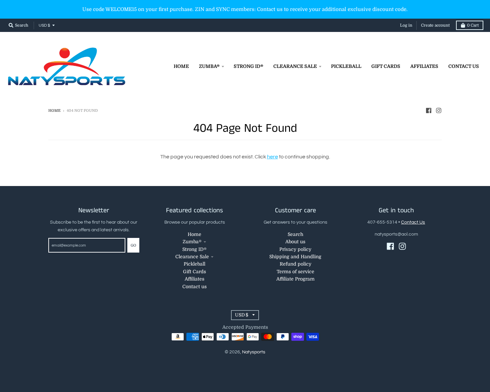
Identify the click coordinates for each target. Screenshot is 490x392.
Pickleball (194, 264)
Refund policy (295, 264)
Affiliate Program (295, 279)
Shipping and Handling (295, 256)
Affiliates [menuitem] (424, 66)
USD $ (44, 25)
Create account (435, 25)
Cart (473, 25)
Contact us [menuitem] (463, 66)
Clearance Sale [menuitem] (295, 66)
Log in (406, 25)
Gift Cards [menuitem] (385, 66)
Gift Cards (194, 271)
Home (54, 110)
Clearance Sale (192, 256)
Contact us (194, 286)
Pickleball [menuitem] (346, 66)
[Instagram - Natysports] (439, 110)
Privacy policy (295, 249)
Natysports (253, 352)
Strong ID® (194, 249)
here (272, 156)
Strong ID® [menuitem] (248, 66)
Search (295, 234)
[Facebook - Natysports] (429, 110)
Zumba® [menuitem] (209, 66)
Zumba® (192, 241)
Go (133, 245)
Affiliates (194, 279)
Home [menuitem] (181, 66)
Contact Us (413, 222)
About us (295, 241)
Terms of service (295, 271)
